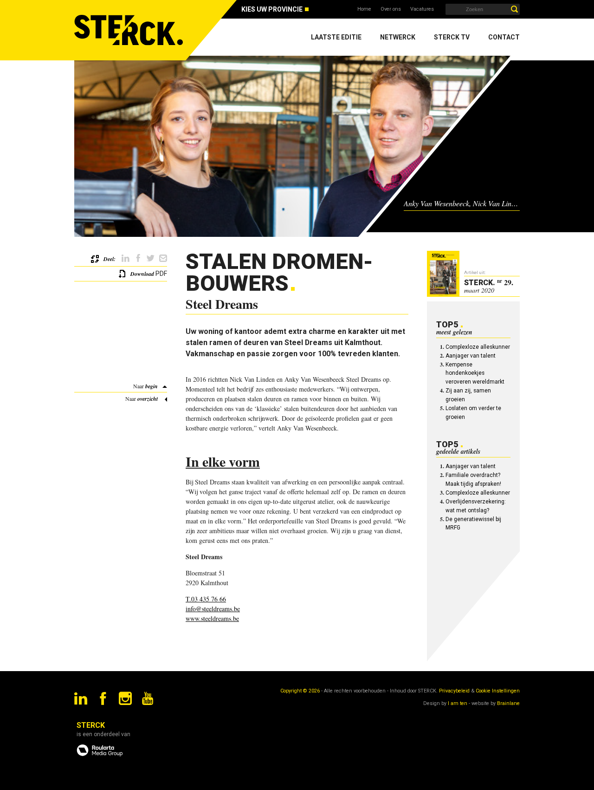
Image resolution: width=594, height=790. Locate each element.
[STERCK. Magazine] (130, 30)
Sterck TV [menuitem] (452, 37)
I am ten (457, 703)
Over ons (391, 9)
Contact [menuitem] (504, 37)
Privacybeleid (454, 691)
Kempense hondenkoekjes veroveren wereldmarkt (475, 373)
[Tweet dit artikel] (151, 258)
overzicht (147, 399)
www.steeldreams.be (212, 618)
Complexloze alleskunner (478, 347)
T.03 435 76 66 (206, 598)
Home (364, 9)
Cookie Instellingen (498, 691)
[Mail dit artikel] (163, 258)
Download (142, 274)
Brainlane (508, 703)
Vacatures (422, 9)
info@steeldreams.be (213, 608)
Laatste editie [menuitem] (336, 37)
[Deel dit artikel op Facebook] (138, 258)
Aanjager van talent (471, 356)
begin (151, 386)
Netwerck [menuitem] (397, 37)
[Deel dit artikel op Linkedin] (125, 258)
